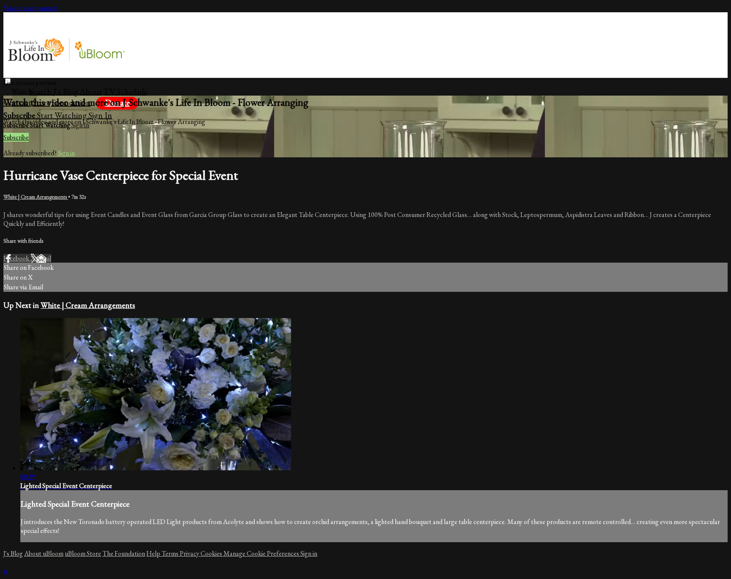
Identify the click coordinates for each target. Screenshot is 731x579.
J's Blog (65, 91)
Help (154, 553)
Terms (171, 553)
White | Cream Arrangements (35, 196)
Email (43, 258)
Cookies (212, 553)
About (91, 91)
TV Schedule (125, 91)
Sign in (100, 115)
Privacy (190, 553)
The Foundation (123, 553)
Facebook (16, 258)
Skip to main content (30, 7)
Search (41, 91)
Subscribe (16, 137)
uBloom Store (83, 553)
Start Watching (62, 115)
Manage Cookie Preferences (261, 553)
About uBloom (43, 553)
